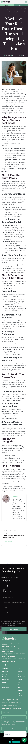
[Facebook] (2, 665)
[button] (26, 2)
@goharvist (13, 705)
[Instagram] (5, 665)
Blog (23, 55)
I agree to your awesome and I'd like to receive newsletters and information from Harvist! (12, 722)
